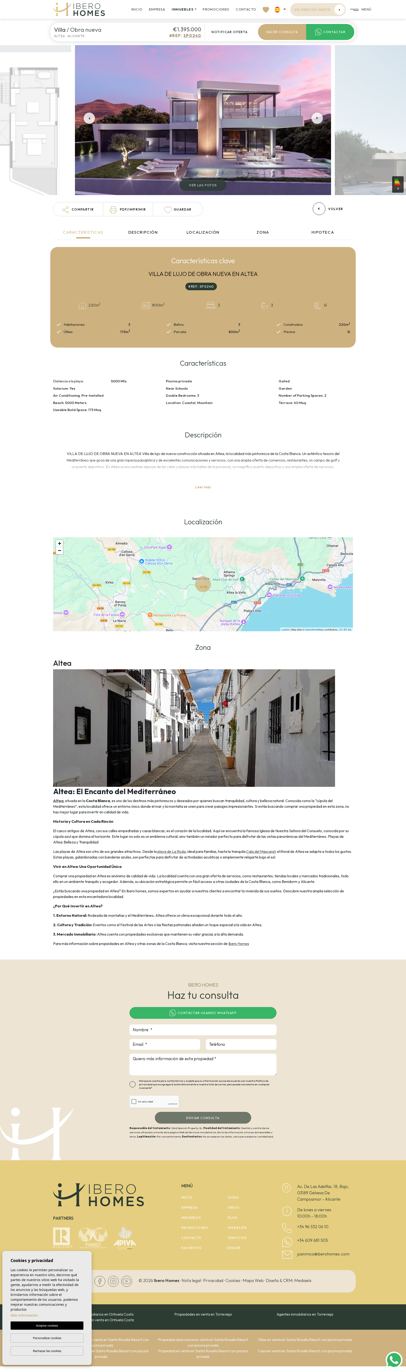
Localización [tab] (203, 232)
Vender (233, 1248)
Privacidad (213, 1280)
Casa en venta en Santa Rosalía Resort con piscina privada (305, 1350)
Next (318, 118)
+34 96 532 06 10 (312, 1226)
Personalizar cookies (47, 1338)
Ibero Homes (238, 943)
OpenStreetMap (314, 629)
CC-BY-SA (345, 629)
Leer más (203, 487)
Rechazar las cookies (47, 1351)
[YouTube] (126, 1281)
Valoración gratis (312, 10)
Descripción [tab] (143, 232)
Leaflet (285, 629)
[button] (78, 209)
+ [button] (59, 543)
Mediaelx (303, 1280)
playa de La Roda (171, 851)
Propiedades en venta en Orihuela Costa (101, 1319)
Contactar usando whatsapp (207, 1013)
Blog (233, 1217)
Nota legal (191, 1280)
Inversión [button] (237, 1228)
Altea (58, 800)
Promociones (216, 9)
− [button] (59, 550)
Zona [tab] (263, 232)
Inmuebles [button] (183, 9)
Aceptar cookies (47, 1325)
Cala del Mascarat (260, 851)
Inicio (136, 9)
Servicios (237, 1238)
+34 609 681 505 (312, 1240)
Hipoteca (323, 232)
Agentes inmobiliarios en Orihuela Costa (101, 1314)
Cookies (233, 1280)
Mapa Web (253, 1280)
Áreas (233, 1207)
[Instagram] (113, 1281)
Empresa (157, 9)
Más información (24, 1315)
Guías (233, 1197)
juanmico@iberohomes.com (323, 1254)
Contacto (246, 9)
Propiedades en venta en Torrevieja (203, 1314)
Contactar (335, 32)
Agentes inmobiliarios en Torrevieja (305, 1314)
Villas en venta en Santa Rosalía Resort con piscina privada (305, 1339)
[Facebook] (100, 1281)
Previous (87, 118)
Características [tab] (83, 232)
